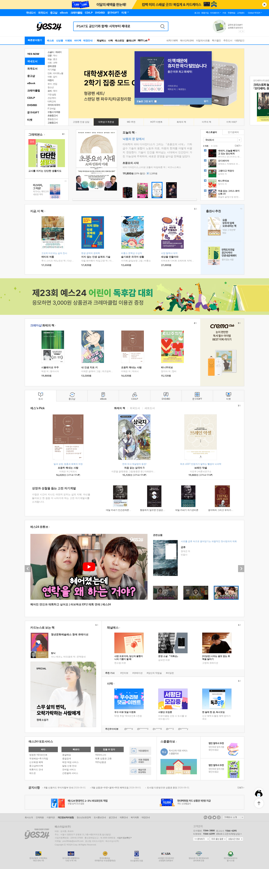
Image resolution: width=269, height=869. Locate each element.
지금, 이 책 (37, 211)
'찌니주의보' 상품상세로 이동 (222, 183)
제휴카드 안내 (36, 769)
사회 (50, 62)
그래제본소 (35, 134)
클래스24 (131, 40)
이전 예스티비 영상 (28, 568)
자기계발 (52, 69)
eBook (31, 83)
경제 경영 (52, 66)
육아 (55, 91)
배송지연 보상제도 (140, 771)
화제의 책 (42, 325)
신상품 (59, 40)
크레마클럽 (33, 90)
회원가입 (205, 13)
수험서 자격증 (54, 112)
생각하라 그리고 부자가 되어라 (223, 510)
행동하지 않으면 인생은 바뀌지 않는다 (158, 510)
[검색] (162, 26)
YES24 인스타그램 (219, 817)
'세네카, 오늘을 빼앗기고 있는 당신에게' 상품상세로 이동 (222, 153)
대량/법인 (239, 40)
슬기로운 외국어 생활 (132, 256)
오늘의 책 (129, 132)
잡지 (55, 77)
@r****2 (170, 729)
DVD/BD (32, 105)
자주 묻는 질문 (218, 839)
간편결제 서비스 (70, 773)
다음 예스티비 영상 (241, 568)
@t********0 (142, 729)
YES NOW (33, 53)
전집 (55, 84)
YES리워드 (140, 761)
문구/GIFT (33, 112)
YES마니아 (100, 755)
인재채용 (40, 817)
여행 (50, 77)
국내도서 (32, 61)
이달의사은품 (203, 40)
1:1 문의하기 (201, 839)
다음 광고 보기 (243, 31)
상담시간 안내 (235, 839)
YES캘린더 (140, 751)
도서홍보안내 (100, 817)
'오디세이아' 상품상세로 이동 (222, 163)
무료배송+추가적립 (38, 758)
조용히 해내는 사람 (131, 367)
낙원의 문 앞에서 (134, 138)
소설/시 (51, 52)
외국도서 (32, 68)
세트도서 (150, 408)
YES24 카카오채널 (205, 817)
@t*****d (128, 729)
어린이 (51, 80)
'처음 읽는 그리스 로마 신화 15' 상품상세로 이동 (222, 194)
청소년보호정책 (84, 817)
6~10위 (214, 146)
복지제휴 (135, 817)
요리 (50, 91)
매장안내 (87, 40)
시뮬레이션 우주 (50, 367)
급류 (183, 547)
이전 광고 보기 (240, 31)
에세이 (58, 52)
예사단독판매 (187, 40)
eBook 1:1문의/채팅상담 (228, 834)
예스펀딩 (119, 40)
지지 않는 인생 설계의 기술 (95, 256)
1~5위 (205, 146)
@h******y (183, 729)
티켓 (29, 119)
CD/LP (31, 97)
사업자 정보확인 (123, 838)
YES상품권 (100, 762)
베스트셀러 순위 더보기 (237, 145)
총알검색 (66, 758)
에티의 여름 (47, 256)
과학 (55, 62)
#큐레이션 (137, 673)
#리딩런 (170, 673)
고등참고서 (53, 122)
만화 (50, 73)
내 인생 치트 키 (89, 367)
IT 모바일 (51, 108)
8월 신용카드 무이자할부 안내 (65, 787)
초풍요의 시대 (131, 162)
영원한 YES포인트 (38, 755)
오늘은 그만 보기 (145, 101)
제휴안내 (124, 817)
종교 (55, 59)
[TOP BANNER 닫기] (264, 4)
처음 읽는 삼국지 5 (134, 467)
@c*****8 (157, 729)
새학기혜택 (172, 40)
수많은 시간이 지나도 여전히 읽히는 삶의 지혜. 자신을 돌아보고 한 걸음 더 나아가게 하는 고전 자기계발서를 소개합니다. (61, 498)
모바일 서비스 (69, 769)
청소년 (51, 87)
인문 (50, 55)
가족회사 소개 (233, 817)
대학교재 (52, 101)
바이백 (77, 40)
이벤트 (68, 40)
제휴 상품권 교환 (103, 758)
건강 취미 (52, 98)
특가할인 (216, 40)
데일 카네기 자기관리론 (186, 510)
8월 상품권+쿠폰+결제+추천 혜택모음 (116, 787)
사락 (110, 40)
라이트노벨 (58, 73)
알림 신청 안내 (69, 766)
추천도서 (227, 40)
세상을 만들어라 (169, 256)
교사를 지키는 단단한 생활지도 (44, 170)
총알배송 (66, 755)
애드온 (32, 773)
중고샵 (31, 75)
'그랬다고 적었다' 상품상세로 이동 (222, 173)
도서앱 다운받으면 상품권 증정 (168, 787)
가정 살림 (52, 94)
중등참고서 (53, 119)
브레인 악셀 (200, 467)
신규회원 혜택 (36, 762)
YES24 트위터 (214, 817)
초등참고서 (53, 115)
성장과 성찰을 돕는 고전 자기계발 (54, 488)
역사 (55, 55)
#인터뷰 (124, 673)
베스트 (50, 40)
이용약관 (51, 817)
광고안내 (113, 817)
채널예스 (112, 627)
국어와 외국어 (54, 105)
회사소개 (29, 817)
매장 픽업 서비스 (70, 762)
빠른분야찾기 (35, 40)
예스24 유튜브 (39, 526)
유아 (50, 84)
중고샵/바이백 (36, 766)
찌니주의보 (167, 367)
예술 (50, 59)
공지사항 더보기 (240, 787)
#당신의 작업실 (154, 673)
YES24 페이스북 (210, 817)
